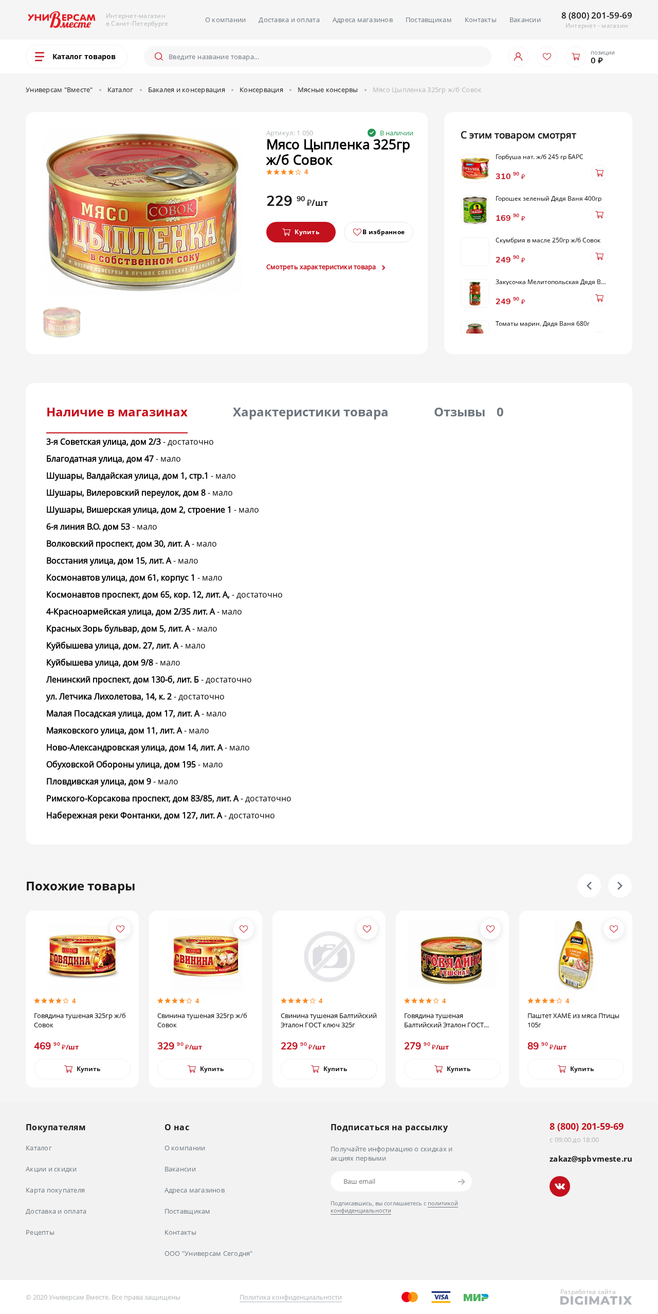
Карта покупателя (55, 1190)
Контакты (481, 19)
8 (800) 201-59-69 (596, 15)
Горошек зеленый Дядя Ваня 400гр (548, 199)
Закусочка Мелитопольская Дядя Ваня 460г (552, 282)
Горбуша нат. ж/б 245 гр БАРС (539, 157)
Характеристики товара (311, 412)
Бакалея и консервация (186, 89)
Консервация (261, 89)
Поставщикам (429, 19)
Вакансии (525, 19)
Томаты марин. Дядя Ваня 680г (543, 324)
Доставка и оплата (289, 19)
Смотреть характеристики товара (322, 266)
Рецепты (40, 1232)
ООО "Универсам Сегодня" (208, 1253)
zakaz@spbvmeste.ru (591, 1159)
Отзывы (469, 412)
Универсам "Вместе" (59, 89)
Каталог (120, 89)
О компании (225, 19)
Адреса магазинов (363, 19)
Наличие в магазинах (117, 412)
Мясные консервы (328, 89)
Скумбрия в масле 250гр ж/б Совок (548, 240)
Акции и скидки (51, 1168)
